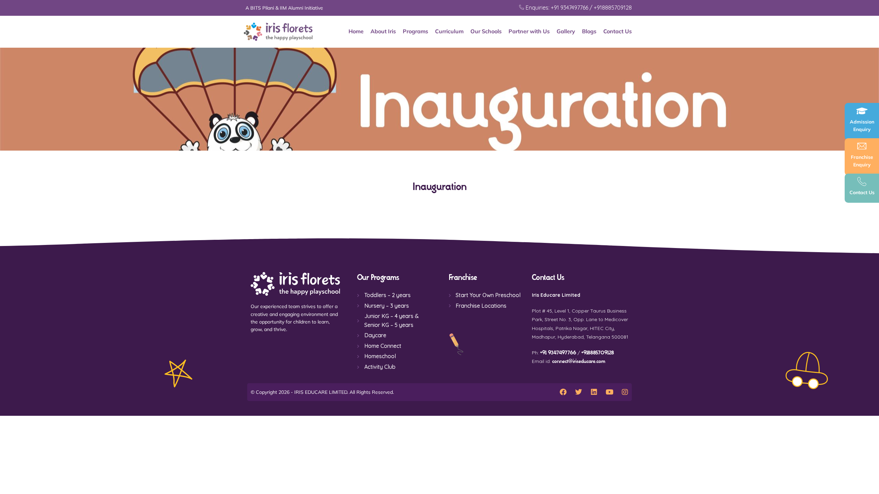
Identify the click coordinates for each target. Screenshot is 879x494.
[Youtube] (609, 392)
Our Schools (486, 31)
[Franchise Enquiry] (861, 146)
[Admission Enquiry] (861, 110)
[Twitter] (578, 392)
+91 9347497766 (558, 352)
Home (356, 31)
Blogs (589, 31)
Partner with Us (529, 31)
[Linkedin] (594, 392)
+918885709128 (597, 352)
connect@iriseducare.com (578, 361)
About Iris (383, 31)
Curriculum (449, 31)
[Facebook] (563, 392)
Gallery (566, 31)
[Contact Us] (861, 181)
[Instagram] (624, 392)
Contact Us (617, 31)
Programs (415, 31)
